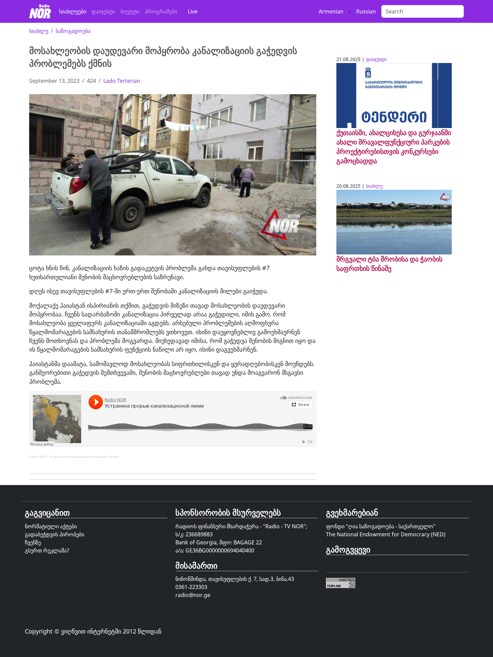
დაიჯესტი (103, 11)
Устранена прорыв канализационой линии (84, 457)
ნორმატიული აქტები (51, 526)
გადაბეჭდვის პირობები (54, 534)
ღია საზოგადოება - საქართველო (390, 526)
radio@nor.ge (192, 595)
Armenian (331, 11)
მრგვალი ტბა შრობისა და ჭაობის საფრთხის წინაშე (389, 263)
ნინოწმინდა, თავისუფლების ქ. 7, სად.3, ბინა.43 (234, 579)
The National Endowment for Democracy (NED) (385, 534)
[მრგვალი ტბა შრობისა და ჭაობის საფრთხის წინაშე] (394, 221)
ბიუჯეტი (130, 11)
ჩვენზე (33, 542)
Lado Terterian (121, 80)
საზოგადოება (73, 31)
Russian (366, 11)
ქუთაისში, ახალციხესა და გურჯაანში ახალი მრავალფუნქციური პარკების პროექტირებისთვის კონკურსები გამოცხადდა (393, 146)
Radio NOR (38, 457)
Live (193, 11)
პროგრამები (161, 11)
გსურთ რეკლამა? (47, 550)
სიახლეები (72, 11)
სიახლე (38, 31)
